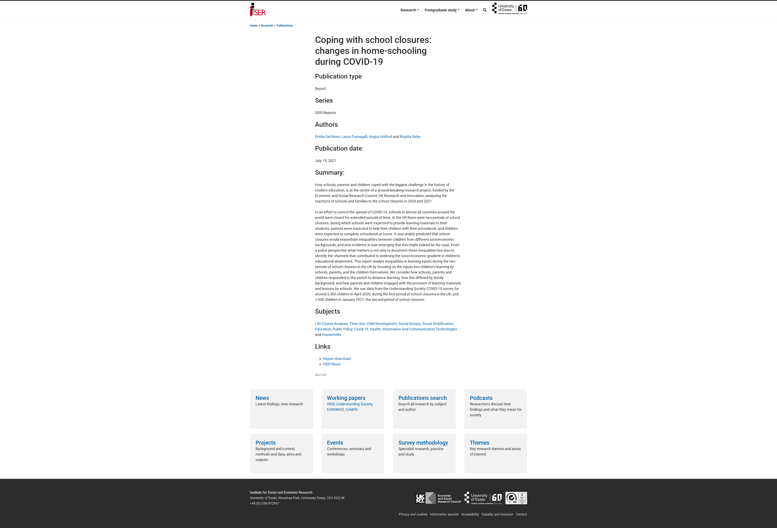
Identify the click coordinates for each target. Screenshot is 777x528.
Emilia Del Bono (327, 136)
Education (323, 329)
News (262, 398)
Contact (521, 514)
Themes (479, 443)
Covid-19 (361, 329)
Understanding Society (354, 404)
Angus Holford (380, 136)
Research (408, 10)
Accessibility (470, 514)
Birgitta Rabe (410, 136)
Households (331, 334)
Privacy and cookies (413, 514)
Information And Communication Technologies (419, 329)
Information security (444, 514)
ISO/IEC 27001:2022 (516, 498)
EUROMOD (335, 409)
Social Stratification (437, 323)
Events (335, 443)
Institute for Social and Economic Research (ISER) (258, 10)
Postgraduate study (441, 10)
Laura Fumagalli (354, 136)
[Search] (484, 10)
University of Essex (509, 10)
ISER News (332, 364)
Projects (266, 443)
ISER (330, 404)
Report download (336, 359)
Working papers (346, 398)
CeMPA (352, 409)
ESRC (438, 498)
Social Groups (410, 323)
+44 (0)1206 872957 (264, 503)
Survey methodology (423, 443)
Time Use (357, 323)
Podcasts (481, 398)
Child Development (381, 323)
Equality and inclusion (497, 514)
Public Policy (342, 329)
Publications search (422, 398)
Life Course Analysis (331, 323)
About (470, 10)
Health (375, 329)
